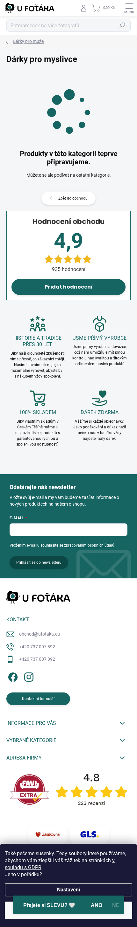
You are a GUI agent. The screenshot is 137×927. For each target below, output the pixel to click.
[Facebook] (12, 676)
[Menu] (129, 8)
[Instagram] (27, 676)
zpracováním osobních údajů (89, 545)
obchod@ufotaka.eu (39, 634)
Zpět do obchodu (73, 198)
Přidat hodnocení (69, 286)
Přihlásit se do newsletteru (38, 562)
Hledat (122, 25)
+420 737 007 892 (37, 646)
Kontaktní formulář (38, 699)
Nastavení (68, 890)
